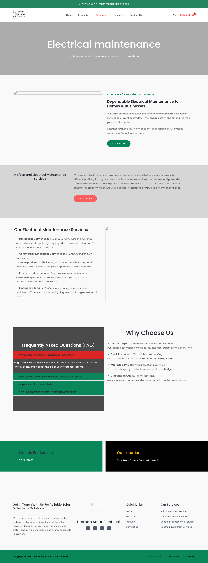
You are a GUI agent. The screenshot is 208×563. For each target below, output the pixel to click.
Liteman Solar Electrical (98, 521)
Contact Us (135, 15)
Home (69, 15)
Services (101, 15)
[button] (89, 15)
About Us (119, 15)
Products (83, 15)
